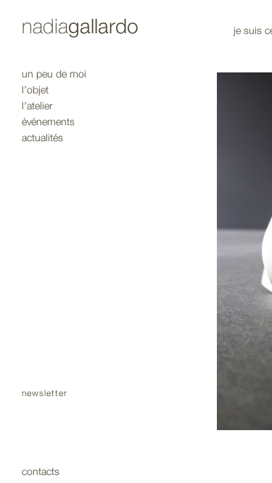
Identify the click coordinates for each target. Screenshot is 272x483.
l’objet (35, 90)
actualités (42, 138)
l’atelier (37, 106)
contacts (40, 471)
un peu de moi (54, 74)
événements (48, 122)
